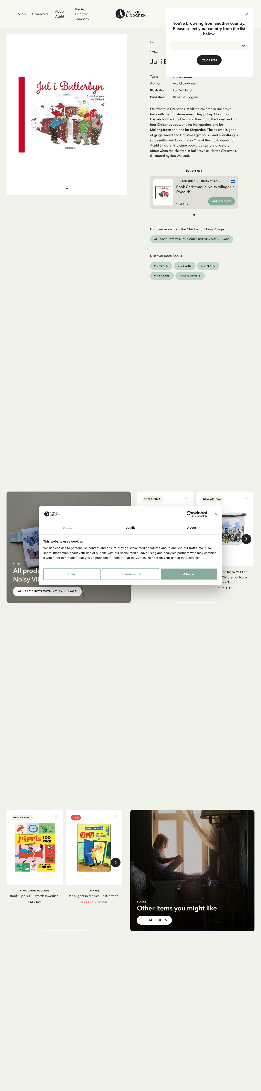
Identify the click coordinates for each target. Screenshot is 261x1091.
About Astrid (59, 13)
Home (154, 42)
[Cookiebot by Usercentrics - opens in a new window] (189, 514)
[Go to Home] (130, 14)
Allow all (189, 574)
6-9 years (208, 265)
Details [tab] (130, 527)
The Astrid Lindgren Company (82, 14)
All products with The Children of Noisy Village (191, 239)
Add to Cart (221, 201)
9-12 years (162, 275)
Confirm (209, 60)
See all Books (154, 920)
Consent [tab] (69, 528)
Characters (40, 14)
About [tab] (191, 527)
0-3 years (161, 265)
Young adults (190, 275)
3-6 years (185, 265)
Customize (128, 574)
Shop (22, 14)
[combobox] (209, 45)
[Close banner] (216, 514)
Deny (72, 574)
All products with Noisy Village (47, 591)
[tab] (67, 188)
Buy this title (194, 170)
